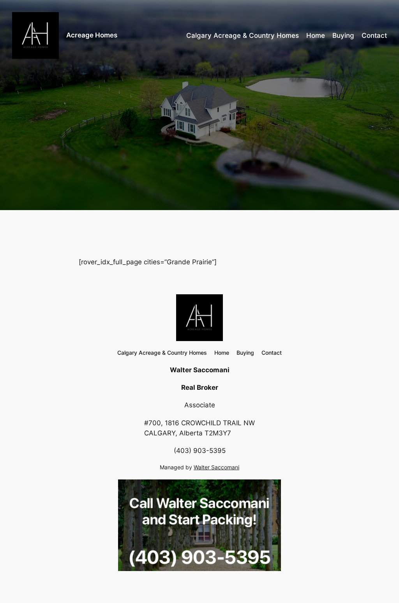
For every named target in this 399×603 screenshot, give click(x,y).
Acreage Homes (91, 35)
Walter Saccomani (216, 467)
